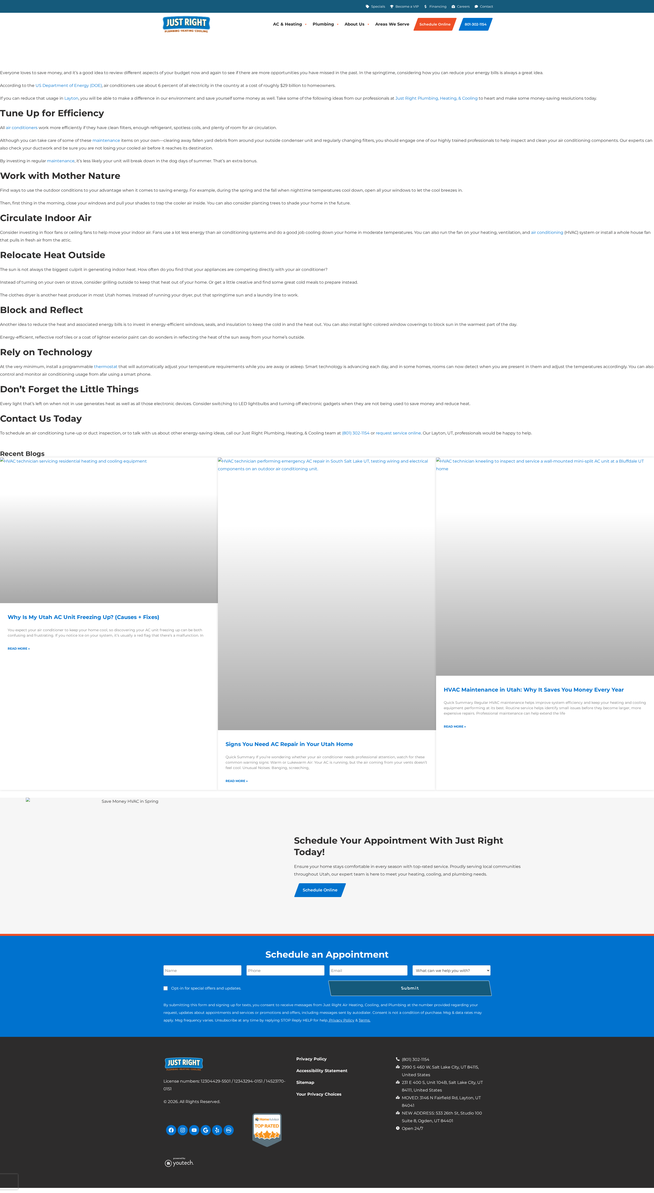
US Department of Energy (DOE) (69, 85)
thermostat (106, 366)
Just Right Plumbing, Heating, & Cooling (436, 98)
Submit (410, 988)
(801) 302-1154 (356, 433)
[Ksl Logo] (229, 1130)
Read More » (19, 648)
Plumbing (323, 24)
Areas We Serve (392, 24)
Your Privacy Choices (319, 1094)
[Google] (206, 1130)
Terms (364, 1020)
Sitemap (305, 1082)
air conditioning (547, 232)
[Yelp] (217, 1130)
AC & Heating (287, 24)
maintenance (106, 140)
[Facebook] (171, 1130)
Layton (71, 98)
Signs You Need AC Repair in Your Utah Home (289, 744)
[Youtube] (194, 1130)
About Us (355, 24)
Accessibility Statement (321, 1070)
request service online (398, 433)
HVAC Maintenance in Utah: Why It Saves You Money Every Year (534, 689)
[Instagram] (183, 1130)
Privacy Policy (341, 1020)
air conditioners (22, 127)
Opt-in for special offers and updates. (206, 988)
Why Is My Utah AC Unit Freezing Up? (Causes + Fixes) (83, 617)
